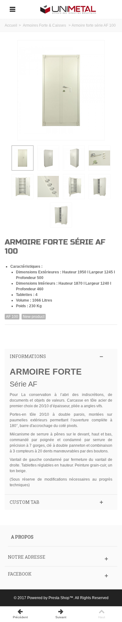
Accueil (11, 25)
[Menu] (12, 9)
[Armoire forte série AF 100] (22, 158)
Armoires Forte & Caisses (45, 25)
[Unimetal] (68, 9)
